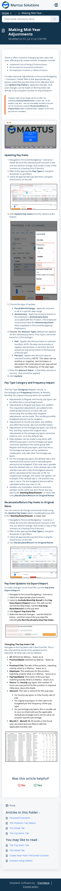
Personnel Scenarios (20, 817)
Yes (39, 785)
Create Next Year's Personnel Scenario (29, 855)
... (15, 13)
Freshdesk (44, 883)
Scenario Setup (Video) (21, 860)
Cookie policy (30, 886)
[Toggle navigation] (56, 5)
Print (12, 805)
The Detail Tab (17, 828)
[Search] (54, 19)
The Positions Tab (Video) (23, 822)
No (23, 785)
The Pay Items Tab (19, 833)
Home (5, 13)
